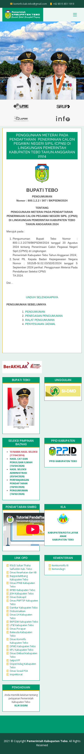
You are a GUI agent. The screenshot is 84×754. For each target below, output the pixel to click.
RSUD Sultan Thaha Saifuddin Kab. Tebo (21, 567)
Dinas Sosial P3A (19, 671)
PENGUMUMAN (35, 311)
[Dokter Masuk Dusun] (63, 391)
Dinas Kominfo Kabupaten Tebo (19, 641)
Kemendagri (58, 569)
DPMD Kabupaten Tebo (23, 646)
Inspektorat (16, 674)
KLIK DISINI (21, 705)
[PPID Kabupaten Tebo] (63, 451)
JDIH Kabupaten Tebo (22, 593)
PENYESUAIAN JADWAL (40, 324)
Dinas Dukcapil (18, 597)
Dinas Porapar (18, 628)
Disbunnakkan (17, 611)
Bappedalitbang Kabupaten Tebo (19, 577)
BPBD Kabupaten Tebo (22, 590)
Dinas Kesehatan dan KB (23, 572)
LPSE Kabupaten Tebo (22, 625)
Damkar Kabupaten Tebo (24, 607)
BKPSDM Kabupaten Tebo (24, 621)
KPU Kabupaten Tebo (21, 649)
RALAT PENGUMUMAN (40, 319)
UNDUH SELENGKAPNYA (42, 297)
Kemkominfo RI (60, 565)
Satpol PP (15, 660)
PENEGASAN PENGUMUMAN (44, 315)
